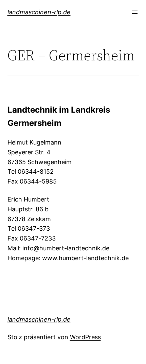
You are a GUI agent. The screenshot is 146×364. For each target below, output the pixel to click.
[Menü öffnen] (135, 12)
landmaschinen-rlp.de (39, 12)
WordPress (85, 337)
